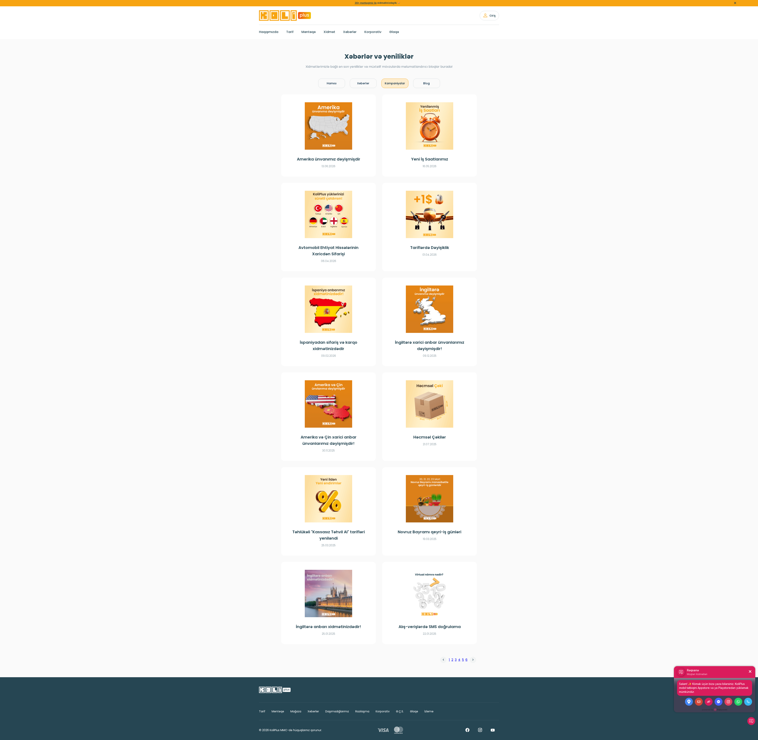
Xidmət (329, 32)
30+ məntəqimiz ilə (366, 2)
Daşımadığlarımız (337, 711)
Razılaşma (362, 711)
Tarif (290, 32)
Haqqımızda (268, 32)
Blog (426, 83)
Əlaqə (394, 32)
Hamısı (332, 83)
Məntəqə (308, 32)
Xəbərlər (349, 32)
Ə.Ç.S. (400, 711)
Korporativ (372, 32)
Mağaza (295, 711)
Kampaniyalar (395, 83)
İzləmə (428, 711)
